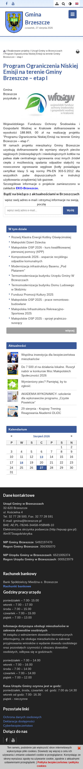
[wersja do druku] (78, 51)
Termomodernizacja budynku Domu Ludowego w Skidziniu (42, 287)
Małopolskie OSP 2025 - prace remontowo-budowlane (40, 302)
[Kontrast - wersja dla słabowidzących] (70, 3)
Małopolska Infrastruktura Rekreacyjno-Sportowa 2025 (37, 311)
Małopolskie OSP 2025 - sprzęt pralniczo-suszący (39, 320)
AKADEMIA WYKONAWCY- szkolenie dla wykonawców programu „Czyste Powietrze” (46, 398)
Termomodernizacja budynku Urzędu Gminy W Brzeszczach (42, 278)
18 (21, 462)
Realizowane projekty (18, 50)
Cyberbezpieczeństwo (18, 725)
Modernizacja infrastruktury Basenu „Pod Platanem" (38, 268)
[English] (76, 3)
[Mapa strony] (56, 3)
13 (41, 457)
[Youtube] (13, 3)
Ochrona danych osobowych (22, 717)
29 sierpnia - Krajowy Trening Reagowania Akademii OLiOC (41, 411)
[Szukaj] (63, 3)
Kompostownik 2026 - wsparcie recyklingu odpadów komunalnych (39, 259)
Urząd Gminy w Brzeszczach (46, 50)
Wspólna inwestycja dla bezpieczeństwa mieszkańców (48, 357)
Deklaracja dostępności (18, 721)
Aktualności (17, 345)
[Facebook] (6, 3)
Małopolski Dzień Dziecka (28, 242)
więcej (69, 330)
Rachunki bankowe (17, 586)
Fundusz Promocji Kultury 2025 (32, 294)
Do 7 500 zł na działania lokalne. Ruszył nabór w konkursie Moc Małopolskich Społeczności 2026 (48, 371)
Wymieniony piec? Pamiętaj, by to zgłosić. (44, 384)
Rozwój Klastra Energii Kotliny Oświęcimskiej (41, 237)
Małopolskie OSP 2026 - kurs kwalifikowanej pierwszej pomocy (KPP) (40, 249)
